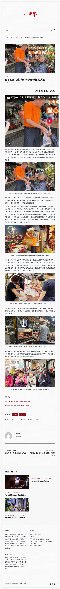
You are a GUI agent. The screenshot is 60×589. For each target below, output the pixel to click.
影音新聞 (6, 76)
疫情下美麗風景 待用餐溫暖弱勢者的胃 (17, 401)
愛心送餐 (30, 419)
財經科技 (38, 478)
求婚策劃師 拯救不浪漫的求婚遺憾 (15, 495)
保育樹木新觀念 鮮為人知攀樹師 (15, 518)
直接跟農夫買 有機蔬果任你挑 (15, 452)
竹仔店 (36, 419)
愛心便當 (23, 419)
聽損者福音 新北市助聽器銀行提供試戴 (42, 453)
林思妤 (6, 82)
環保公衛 (12, 515)
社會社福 (11, 76)
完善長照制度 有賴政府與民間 (40, 481)
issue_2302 (15, 419)
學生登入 (24, 583)
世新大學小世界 (18, 583)
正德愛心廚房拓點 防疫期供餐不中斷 (17, 405)
